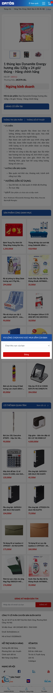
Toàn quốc (34, 3)
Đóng (26, 355)
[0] (49, 3)
